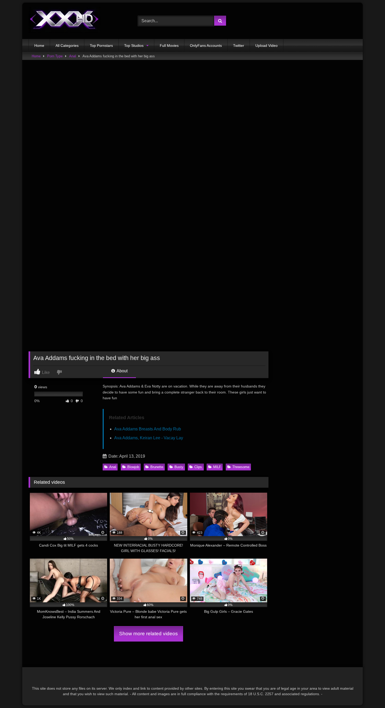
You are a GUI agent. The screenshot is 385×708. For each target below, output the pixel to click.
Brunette (156, 467)
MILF (217, 467)
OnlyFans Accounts (206, 45)
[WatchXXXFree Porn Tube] (64, 21)
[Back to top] (369, 692)
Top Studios (134, 45)
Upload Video (266, 45)
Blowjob (133, 467)
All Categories (67, 45)
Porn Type (55, 56)
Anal (72, 56)
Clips (198, 467)
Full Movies (169, 45)
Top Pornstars (101, 45)
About (122, 371)
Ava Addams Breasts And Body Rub (147, 429)
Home (39, 45)
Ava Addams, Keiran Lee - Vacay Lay (148, 438)
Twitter (238, 45)
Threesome (240, 467)
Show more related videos (148, 633)
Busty (178, 467)
